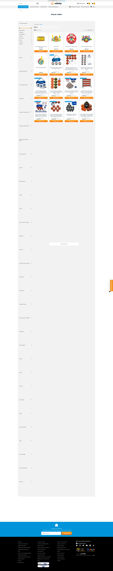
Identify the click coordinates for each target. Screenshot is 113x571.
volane (41, 24)
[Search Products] (37, 3)
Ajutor (93, 6)
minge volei (41, 27)
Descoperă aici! (69, 0)
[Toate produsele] (23, 6)
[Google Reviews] (91, 549)
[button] (25, 30)
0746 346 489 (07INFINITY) (84, 541)
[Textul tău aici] (76, 545)
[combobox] (30, 3)
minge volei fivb (55, 27)
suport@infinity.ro (82, 543)
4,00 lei (21, 25)
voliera (48, 27)
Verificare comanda (75, 6)
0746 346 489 (86, 6)
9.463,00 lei (26, 25)
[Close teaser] (109, 291)
